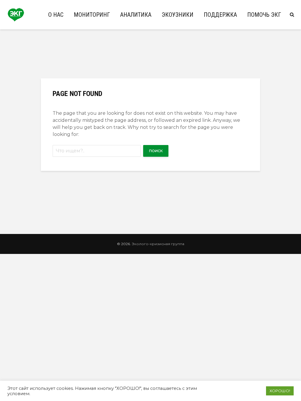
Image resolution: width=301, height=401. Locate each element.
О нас (55, 14)
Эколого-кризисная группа (158, 244)
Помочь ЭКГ (264, 14)
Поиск (156, 151)
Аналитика (135, 14)
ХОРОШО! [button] (280, 390)
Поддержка (220, 14)
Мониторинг (92, 14)
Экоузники (177, 14)
